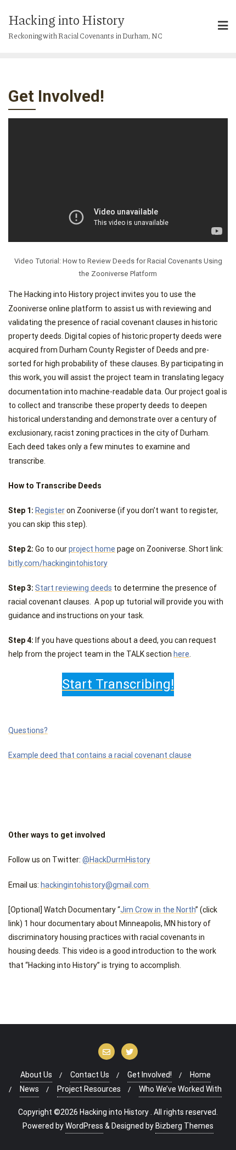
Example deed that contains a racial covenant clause (100, 755)
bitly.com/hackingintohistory (58, 563)
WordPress (84, 1125)
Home (200, 1074)
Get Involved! (149, 1074)
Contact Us (89, 1074)
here (181, 654)
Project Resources (89, 1089)
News (29, 1089)
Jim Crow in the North (157, 909)
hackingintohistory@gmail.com (95, 885)
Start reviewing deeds (73, 588)
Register (50, 510)
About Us (36, 1074)
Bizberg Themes (184, 1125)
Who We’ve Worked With (180, 1089)
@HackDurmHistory (116, 859)
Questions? (28, 730)
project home (92, 548)
